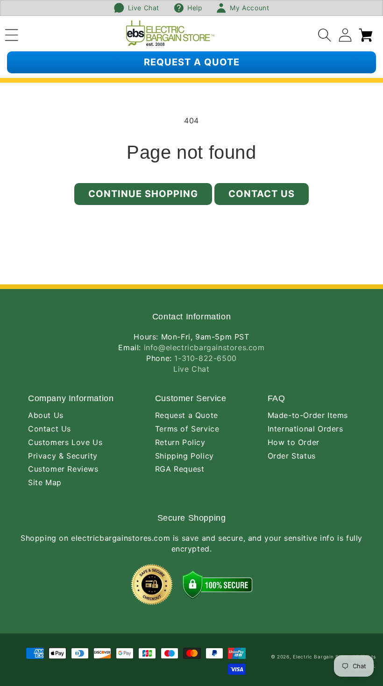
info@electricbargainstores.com (204, 347)
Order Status (292, 455)
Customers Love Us (65, 442)
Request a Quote (186, 415)
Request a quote (192, 62)
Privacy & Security (63, 455)
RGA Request (180, 469)
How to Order (293, 442)
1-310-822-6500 (205, 358)
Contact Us (261, 193)
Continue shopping (143, 193)
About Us (46, 415)
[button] (11, 33)
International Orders (305, 428)
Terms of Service (187, 428)
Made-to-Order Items (308, 415)
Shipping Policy (184, 455)
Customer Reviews (63, 469)
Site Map (45, 482)
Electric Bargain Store (321, 656)
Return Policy (180, 442)
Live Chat (191, 369)
